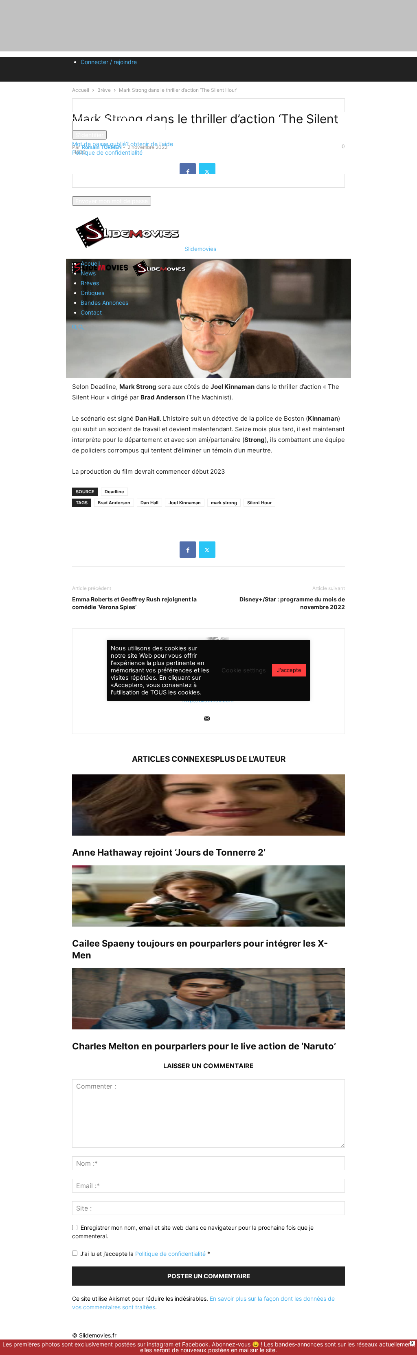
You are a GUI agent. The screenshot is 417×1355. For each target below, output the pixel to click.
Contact (91, 312)
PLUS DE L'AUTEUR (250, 759)
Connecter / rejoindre (109, 61)
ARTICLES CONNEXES (173, 759)
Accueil (90, 263)
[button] (74, 327)
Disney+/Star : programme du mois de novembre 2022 (292, 603)
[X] (207, 549)
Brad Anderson (114, 503)
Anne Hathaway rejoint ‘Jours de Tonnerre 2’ (169, 852)
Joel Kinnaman (185, 503)
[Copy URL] (226, 549)
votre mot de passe (191, 125)
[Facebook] (188, 549)
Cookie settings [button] (244, 670)
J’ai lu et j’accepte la (145, 1253)
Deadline (114, 492)
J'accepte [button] (289, 670)
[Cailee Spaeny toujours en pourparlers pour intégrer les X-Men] (208, 896)
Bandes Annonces (104, 302)
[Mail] (207, 719)
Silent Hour (259, 503)
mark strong (224, 503)
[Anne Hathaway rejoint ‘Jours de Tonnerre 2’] (208, 805)
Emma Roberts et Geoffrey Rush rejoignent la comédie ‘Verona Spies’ (134, 603)
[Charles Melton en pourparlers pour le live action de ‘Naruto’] (208, 998)
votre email (86, 192)
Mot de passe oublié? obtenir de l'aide (122, 143)
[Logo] (101, 276)
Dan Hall (149, 503)
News (88, 273)
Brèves (90, 282)
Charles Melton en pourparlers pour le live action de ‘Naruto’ (204, 1046)
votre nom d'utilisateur (101, 116)
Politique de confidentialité (107, 152)
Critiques (92, 292)
